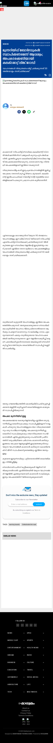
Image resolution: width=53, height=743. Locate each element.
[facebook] (19, 112)
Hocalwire (44, 734)
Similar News (9, 536)
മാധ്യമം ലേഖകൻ (17, 107)
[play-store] (24, 722)
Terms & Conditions (25, 716)
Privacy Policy (25, 713)
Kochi (6, 44)
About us (25, 708)
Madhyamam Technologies (22, 734)
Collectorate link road (29, 524)
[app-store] (29, 722)
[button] (3, 3)
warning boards (14, 524)
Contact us (26, 711)
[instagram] (27, 625)
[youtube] (31, 625)
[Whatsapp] (29, 112)
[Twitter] (24, 112)
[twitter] (22, 625)
